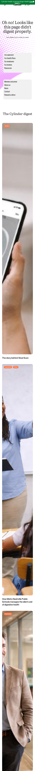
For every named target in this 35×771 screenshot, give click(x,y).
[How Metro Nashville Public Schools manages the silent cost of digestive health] (17, 479)
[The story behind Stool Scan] (17, 238)
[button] (5, 5)
